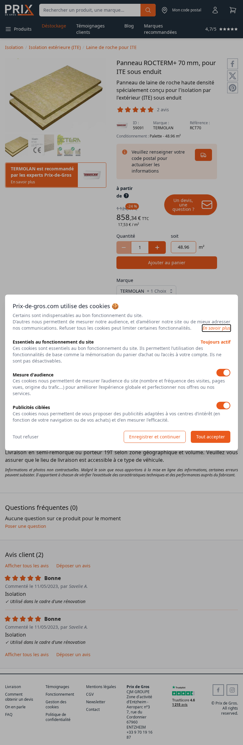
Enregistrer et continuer (154, 437)
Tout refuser (26, 437)
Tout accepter (210, 437)
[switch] (223, 372)
